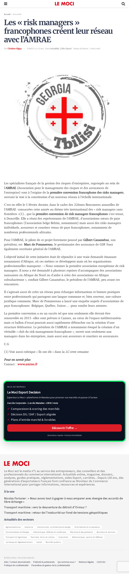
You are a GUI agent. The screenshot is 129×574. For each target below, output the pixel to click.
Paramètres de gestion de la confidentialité (50, 565)
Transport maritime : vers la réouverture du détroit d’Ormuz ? (45, 507)
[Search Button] (123, 3)
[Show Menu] (5, 3)
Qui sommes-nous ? (67, 562)
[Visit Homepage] (64, 4)
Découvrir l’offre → (64, 428)
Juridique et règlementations (19, 542)
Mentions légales (86, 562)
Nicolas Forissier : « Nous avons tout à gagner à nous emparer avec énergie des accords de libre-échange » (63, 500)
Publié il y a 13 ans (35, 48)
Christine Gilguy (15, 48)
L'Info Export (66, 48)
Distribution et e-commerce (87, 527)
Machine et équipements (81, 532)
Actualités (17, 14)
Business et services (106, 532)
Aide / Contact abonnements (17, 562)
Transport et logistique (16, 537)
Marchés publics (53, 542)
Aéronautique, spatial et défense (87, 537)
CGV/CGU (101, 562)
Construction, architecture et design (54, 527)
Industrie (29, 527)
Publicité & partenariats (44, 562)
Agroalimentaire (13, 527)
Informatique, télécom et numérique (49, 532)
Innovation (63, 537)
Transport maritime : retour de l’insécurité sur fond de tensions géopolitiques (56, 512)
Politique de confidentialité (16, 565)
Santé (39, 542)
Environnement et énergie (17, 532)
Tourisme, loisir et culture (43, 537)
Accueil (7, 14)
